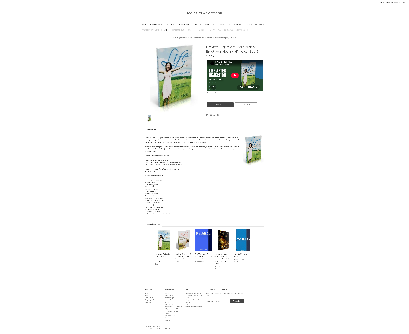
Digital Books (209, 25)
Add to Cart (164, 242)
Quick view (163, 238)
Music (189, 30)
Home (144, 25)
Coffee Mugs (170, 25)
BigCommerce (156, 326)
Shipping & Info (243, 30)
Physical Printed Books (254, 25)
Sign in (389, 3)
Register (397, 3)
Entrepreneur (178, 30)
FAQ (219, 30)
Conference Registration (230, 25)
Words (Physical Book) (240, 255)
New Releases (156, 25)
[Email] (211, 115)
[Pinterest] (218, 115)
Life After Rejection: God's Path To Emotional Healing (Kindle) (163, 257)
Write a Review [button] (211, 92)
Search (381, 3)
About (212, 30)
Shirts (198, 25)
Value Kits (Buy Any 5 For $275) (154, 30)
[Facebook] (207, 115)
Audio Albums (184, 25)
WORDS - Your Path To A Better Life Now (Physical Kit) (203, 256)
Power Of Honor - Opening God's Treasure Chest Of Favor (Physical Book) (221, 259)
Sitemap (148, 302)
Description (151, 130)
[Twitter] (214, 115)
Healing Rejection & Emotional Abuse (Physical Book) (183, 256)
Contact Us (228, 30)
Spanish (201, 30)
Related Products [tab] (153, 224)
